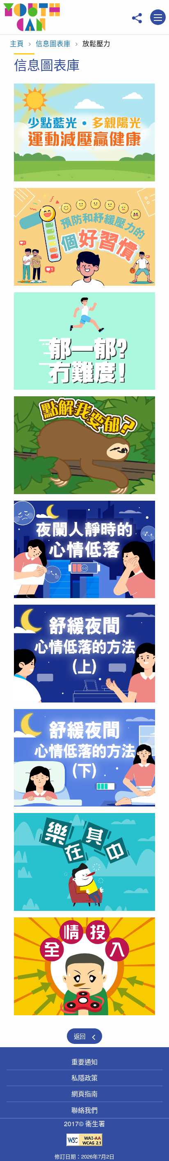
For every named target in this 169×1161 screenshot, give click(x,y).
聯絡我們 (84, 1110)
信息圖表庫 (53, 43)
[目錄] (158, 17)
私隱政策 (84, 1077)
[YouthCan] (31, 17)
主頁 (17, 43)
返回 (79, 1036)
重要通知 (84, 1061)
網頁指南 (84, 1093)
